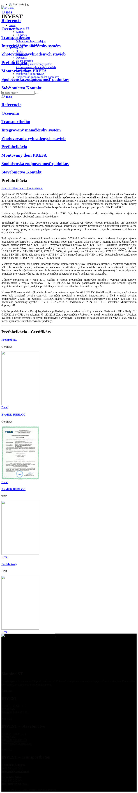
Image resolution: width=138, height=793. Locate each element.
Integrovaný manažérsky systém (34, 64)
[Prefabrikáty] (20, 404)
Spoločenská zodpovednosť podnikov (37, 76)
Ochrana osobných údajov (31, 41)
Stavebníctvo (16, 47)
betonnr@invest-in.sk (14, 783)
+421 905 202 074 (11, 780)
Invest (12, 25)
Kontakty (6, 718)
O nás (19, 51)
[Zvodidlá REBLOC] (20, 479)
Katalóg (20, 38)
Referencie (22, 54)
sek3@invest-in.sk (20, 743)
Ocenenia (21, 57)
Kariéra (20, 31)
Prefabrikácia (23, 70)
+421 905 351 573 (11, 767)
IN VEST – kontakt (27, 44)
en (10, 86)
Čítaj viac (6, 690)
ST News (21, 34)
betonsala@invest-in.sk (15, 771)
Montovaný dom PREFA (30, 73)
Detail (4, 407)
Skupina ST (22, 28)
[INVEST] (8, 7)
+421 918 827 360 (16, 712)
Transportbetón (24, 60)
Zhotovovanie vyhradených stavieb (36, 67)
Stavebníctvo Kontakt (21, 172)
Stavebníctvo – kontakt (29, 80)
